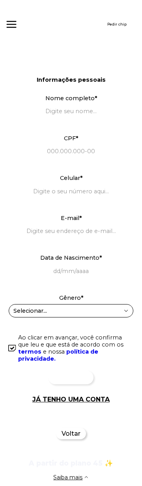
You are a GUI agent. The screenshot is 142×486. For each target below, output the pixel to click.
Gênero (71, 297)
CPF (71, 138)
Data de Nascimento (71, 257)
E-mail (71, 218)
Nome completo (71, 98)
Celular (71, 178)
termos (29, 351)
